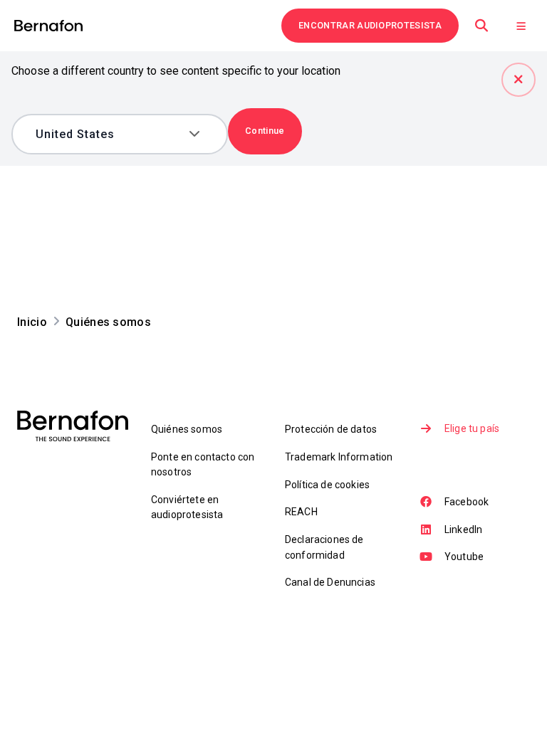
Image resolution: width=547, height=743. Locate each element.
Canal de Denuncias (330, 582)
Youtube (464, 556)
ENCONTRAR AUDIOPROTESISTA (370, 25)
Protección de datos (331, 429)
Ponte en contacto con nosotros (202, 464)
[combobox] (109, 134)
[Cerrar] (518, 80)
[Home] (48, 26)
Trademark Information (338, 457)
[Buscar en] (481, 26)
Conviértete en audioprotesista (187, 507)
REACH (301, 511)
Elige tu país (471, 428)
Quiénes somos (186, 429)
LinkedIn (463, 529)
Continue (265, 130)
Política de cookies (327, 484)
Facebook (466, 501)
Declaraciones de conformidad (324, 547)
